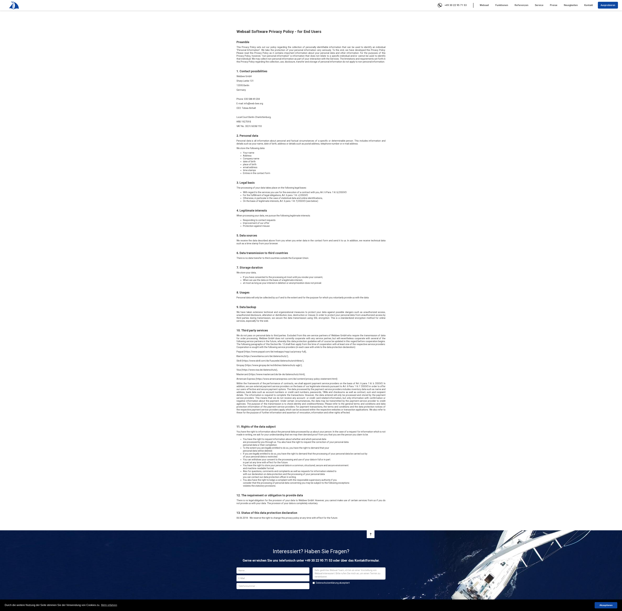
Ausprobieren (608, 5)
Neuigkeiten (571, 5)
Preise (553, 5)
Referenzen (521, 5)
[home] (13, 5)
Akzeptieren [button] (606, 605)
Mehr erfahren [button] (109, 605)
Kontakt (588, 5)
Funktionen (501, 5)
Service (539, 5)
